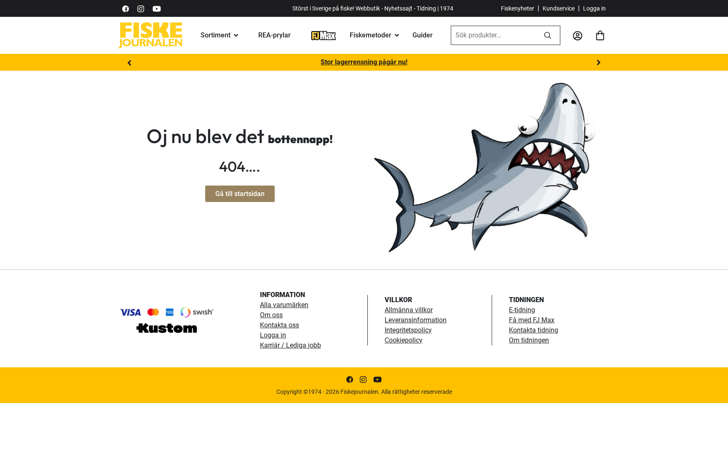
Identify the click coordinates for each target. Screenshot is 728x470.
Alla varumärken (284, 305)
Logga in (594, 8)
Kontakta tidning (533, 330)
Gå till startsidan (240, 194)
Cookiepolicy (404, 340)
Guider (422, 35)
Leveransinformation (416, 320)
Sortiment (215, 35)
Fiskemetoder (370, 35)
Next (598, 62)
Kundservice (559, 8)
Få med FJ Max (531, 320)
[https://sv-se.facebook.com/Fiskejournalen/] (125, 8)
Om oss (271, 315)
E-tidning (522, 310)
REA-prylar (274, 35)
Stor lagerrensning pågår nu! (364, 62)
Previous (129, 62)
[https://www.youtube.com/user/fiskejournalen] (157, 8)
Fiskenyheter (517, 8)
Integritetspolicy (408, 330)
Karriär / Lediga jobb (290, 345)
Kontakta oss (279, 325)
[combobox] (493, 35)
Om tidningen (529, 340)
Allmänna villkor (409, 310)
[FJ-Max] (323, 35)
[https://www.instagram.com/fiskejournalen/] (140, 8)
